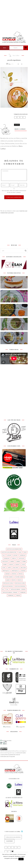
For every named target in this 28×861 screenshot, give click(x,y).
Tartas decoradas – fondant (18, 589)
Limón (9, 567)
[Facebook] (15, 117)
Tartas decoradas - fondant (10, 592)
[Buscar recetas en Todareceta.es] (5, 740)
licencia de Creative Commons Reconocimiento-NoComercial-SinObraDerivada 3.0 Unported (13, 754)
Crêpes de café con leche (14, 337)
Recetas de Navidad (8, 586)
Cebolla (14, 558)
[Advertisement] (14, 15)
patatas (14, 573)
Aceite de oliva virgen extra (14, 549)
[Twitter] (18, 117)
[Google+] (21, 117)
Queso (8, 580)
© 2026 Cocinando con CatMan (12, 831)
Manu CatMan (16, 55)
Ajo (4, 555)
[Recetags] (7, 718)
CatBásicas (22, 555)
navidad (23, 570)
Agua (20, 552)
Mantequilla (6, 570)
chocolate (21, 558)
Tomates (18, 595)
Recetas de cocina (8, 583)
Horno (24, 561)
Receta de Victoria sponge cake (14, 281)
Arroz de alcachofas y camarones (14, 309)
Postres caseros (8, 576)
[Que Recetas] (6, 727)
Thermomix (23, 592)
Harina (12, 561)
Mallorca (15, 567)
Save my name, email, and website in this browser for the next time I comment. (14, 191)
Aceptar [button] (21, 859)
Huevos (11, 564)
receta (14, 580)
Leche (23, 564)
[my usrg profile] (20, 727)
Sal (3, 589)
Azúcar (9, 555)
